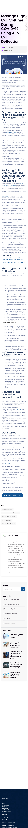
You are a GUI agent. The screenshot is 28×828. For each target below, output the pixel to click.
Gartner (9, 400)
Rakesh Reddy (8, 48)
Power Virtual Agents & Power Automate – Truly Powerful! (17, 635)
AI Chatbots (5, 196)
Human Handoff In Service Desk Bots (12, 257)
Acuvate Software (9, 458)
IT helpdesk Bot (6, 520)
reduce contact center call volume (12, 184)
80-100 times (18, 409)
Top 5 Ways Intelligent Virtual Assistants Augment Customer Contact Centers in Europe (16, 655)
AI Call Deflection (7, 509)
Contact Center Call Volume (10, 513)
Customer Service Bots (8, 516)
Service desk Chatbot (8, 524)
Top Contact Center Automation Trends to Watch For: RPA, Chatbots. (13, 263)
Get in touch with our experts (12, 495)
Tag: (2, 505)
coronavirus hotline (11, 132)
